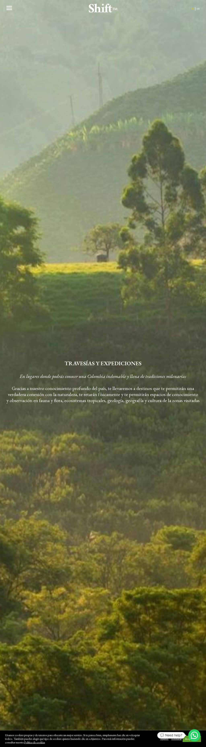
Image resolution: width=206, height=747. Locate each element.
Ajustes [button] (164, 739)
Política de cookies (34, 742)
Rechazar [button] (176, 739)
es (193, 8)
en (198, 8)
